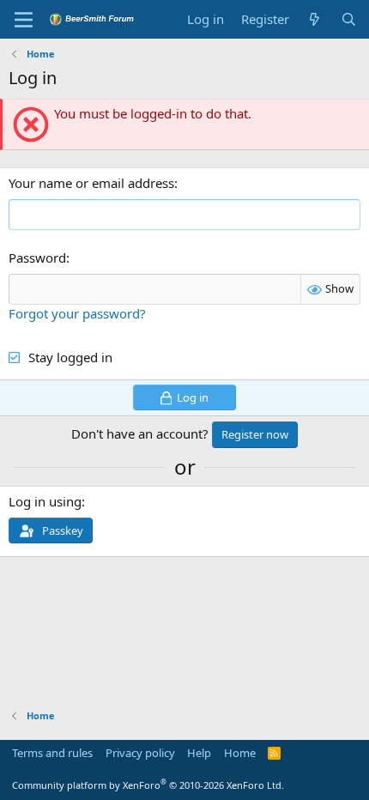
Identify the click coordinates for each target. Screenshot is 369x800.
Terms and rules (52, 753)
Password (37, 257)
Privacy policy (140, 753)
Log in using (45, 501)
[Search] (349, 19)
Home (240, 753)
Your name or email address (91, 182)
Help (199, 753)
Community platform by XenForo (148, 785)
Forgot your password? (77, 313)
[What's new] (314, 19)
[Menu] (23, 20)
